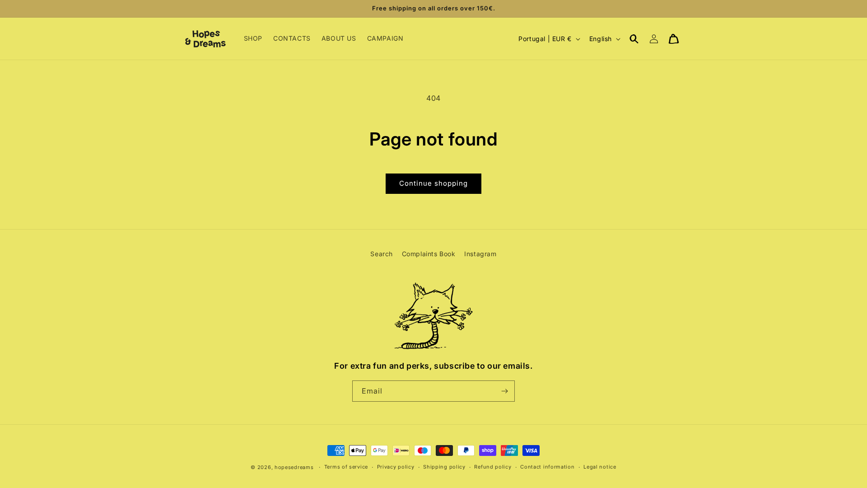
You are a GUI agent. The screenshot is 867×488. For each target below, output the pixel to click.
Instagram (480, 254)
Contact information (547, 467)
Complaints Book (429, 254)
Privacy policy (396, 467)
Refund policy (492, 467)
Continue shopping (433, 183)
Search (381, 254)
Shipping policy (444, 467)
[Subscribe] (504, 391)
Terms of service (346, 467)
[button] (634, 39)
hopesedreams (294, 467)
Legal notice (599, 467)
